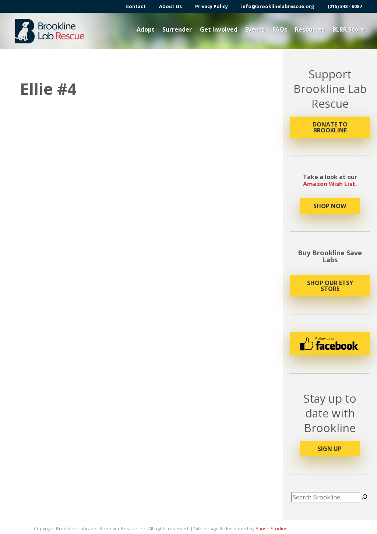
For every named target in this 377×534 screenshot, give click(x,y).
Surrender (177, 29)
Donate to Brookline (330, 127)
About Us (170, 6)
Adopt (146, 29)
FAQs (279, 29)
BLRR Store (348, 29)
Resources (310, 29)
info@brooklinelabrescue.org (277, 6)
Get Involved (218, 29)
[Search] (364, 497)
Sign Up (330, 449)
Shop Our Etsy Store (330, 286)
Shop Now (329, 206)
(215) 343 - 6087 (345, 6)
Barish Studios (272, 528)
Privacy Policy (211, 6)
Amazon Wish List (329, 184)
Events (255, 29)
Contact (136, 6)
